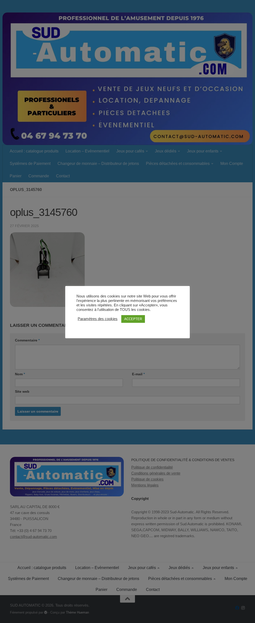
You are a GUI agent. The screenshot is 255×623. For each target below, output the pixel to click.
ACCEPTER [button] (133, 319)
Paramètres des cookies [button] (98, 319)
